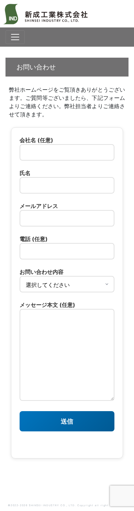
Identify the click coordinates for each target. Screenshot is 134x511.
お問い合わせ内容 (42, 271)
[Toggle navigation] (15, 37)
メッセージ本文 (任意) (47, 304)
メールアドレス (39, 205)
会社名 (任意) (36, 140)
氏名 (25, 173)
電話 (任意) (34, 238)
